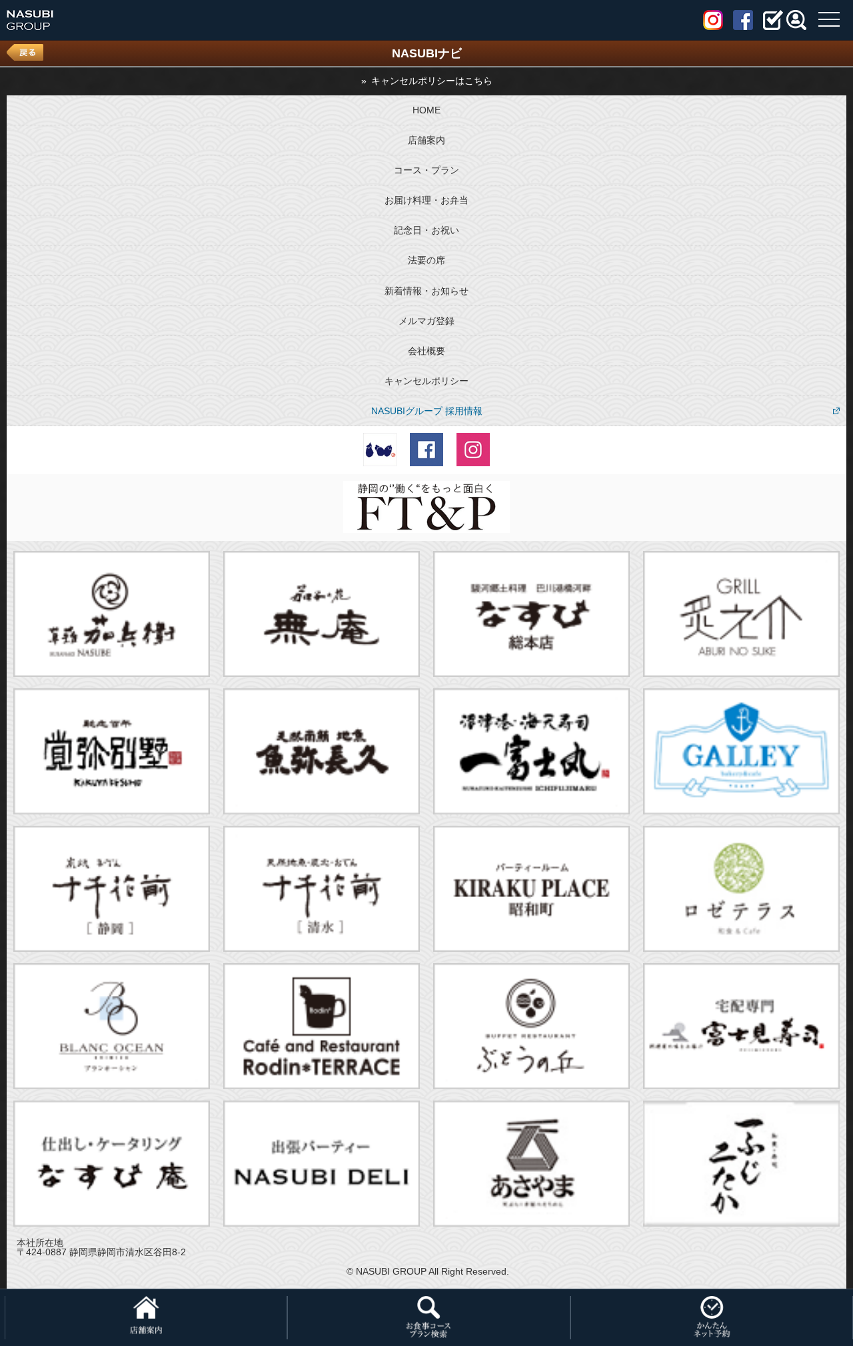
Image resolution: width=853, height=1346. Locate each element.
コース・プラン (426, 170)
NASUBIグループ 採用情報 (426, 411)
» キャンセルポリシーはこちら (426, 80)
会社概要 (426, 351)
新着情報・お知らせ (426, 290)
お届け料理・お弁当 (426, 200)
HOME (426, 110)
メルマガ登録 (426, 320)
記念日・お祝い (426, 230)
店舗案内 (426, 140)
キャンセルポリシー (426, 381)
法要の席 (426, 260)
